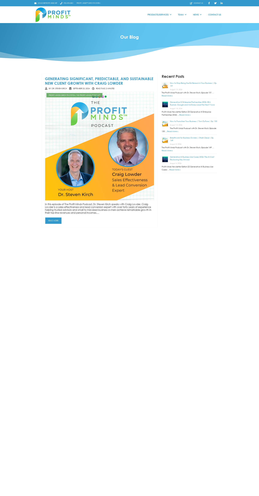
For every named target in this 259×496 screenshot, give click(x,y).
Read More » (167, 96)
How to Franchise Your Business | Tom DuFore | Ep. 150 (193, 121)
